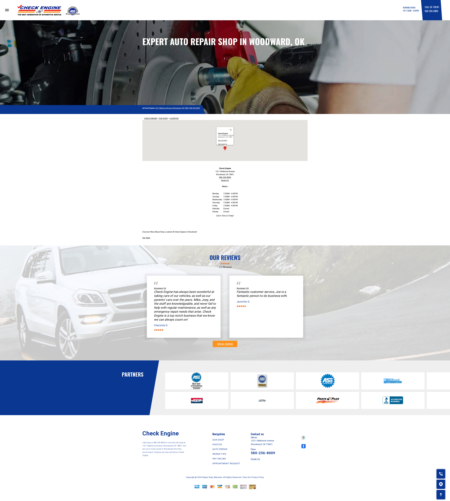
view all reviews (225, 344)
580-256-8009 (431, 11)
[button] (225, 148)
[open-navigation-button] (7, 10)
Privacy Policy (257, 477)
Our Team (146, 238)
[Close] (231, 130)
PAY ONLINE (219, 458)
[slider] (225, 263)
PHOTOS (217, 444)
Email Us (255, 459)
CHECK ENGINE (150, 118)
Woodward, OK (160, 288)
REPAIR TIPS (219, 454)
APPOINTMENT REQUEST (226, 463)
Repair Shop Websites (212, 477)
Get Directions (222, 144)
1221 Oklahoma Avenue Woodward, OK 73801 (172, 108)
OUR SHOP (163, 118)
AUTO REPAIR (219, 449)
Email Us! (225, 180)
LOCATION (174, 118)
